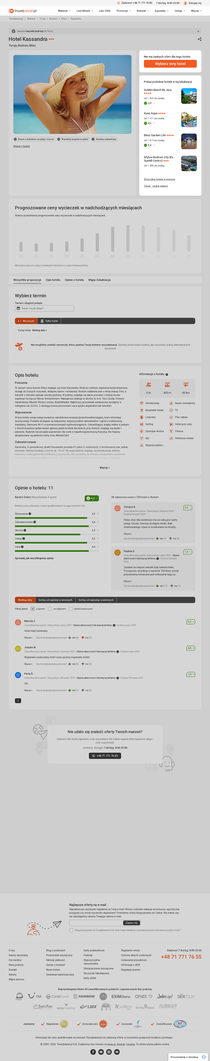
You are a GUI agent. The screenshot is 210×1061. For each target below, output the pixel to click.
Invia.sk (121, 1044)
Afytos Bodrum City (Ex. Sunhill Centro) (159, 159)
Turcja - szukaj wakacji (156, 186)
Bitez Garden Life (155, 135)
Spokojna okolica (154, 431)
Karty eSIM (90, 978)
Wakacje (31, 18)
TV (176, 410)
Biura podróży (16, 964)
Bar (147, 438)
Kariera (12, 974)
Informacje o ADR (130, 964)
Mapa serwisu (16, 979)
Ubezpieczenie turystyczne (98, 968)
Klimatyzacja (152, 403)
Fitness (179, 431)
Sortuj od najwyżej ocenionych (96, 600)
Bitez (64, 18)
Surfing (149, 424)
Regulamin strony (130, 950)
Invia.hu (131, 1044)
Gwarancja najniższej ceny (60, 974)
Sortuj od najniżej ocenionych (55, 600)
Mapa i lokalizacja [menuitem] (99, 279)
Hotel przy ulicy (183, 424)
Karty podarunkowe (94, 950)
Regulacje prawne (130, 969)
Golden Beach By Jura (157, 89)
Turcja (42, 18)
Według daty (25, 600)
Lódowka (150, 417)
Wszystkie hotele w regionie (159, 179)
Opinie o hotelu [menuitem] (74, 279)
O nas (12, 950)
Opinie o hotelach (55, 964)
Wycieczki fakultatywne (96, 973)
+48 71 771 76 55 (181, 957)
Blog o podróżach (55, 950)
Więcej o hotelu (21, 146)
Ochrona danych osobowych (136, 955)
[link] (84, 11)
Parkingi (88, 955)
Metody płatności (55, 960)
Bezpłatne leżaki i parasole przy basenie (155, 410)
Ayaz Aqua (151, 113)
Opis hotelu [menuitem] (53, 279)
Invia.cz (111, 1044)
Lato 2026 (104, 10)
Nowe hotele (53, 969)
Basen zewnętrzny (185, 403)
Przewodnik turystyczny (59, 955)
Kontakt (13, 969)
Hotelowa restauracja (185, 438)
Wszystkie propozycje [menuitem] (27, 279)
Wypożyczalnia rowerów (155, 445)
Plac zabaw (181, 417)
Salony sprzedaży (18, 955)
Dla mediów (15, 960)
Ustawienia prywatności (134, 960)
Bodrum (54, 18)
